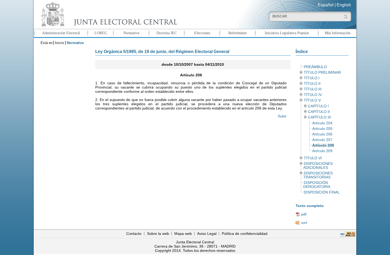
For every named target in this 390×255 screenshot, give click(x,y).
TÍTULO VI (313, 158)
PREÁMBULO (315, 67)
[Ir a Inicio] (108, 14)
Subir (282, 116)
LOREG (100, 33)
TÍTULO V (312, 100)
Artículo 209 (322, 151)
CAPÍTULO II (319, 112)
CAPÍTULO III (319, 117)
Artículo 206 (322, 134)
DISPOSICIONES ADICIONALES (317, 166)
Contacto (133, 233)
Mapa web (183, 233)
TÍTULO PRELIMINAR (322, 72)
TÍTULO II (312, 84)
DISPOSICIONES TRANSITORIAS (317, 175)
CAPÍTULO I (318, 106)
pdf (303, 214)
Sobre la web (158, 233)
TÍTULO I (311, 78)
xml (304, 223)
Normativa (131, 33)
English (344, 5)
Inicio (59, 43)
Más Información (337, 33)
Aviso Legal (206, 233)
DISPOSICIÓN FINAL (322, 192)
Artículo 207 (322, 140)
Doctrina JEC (167, 33)
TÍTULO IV (313, 95)
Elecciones (202, 33)
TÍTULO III (313, 89)
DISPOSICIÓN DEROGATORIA (316, 185)
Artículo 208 (323, 145)
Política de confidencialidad (244, 233)
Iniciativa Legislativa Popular (287, 33)
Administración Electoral (61, 33)
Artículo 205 (322, 129)
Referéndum (237, 33)
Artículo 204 (322, 123)
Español (325, 5)
